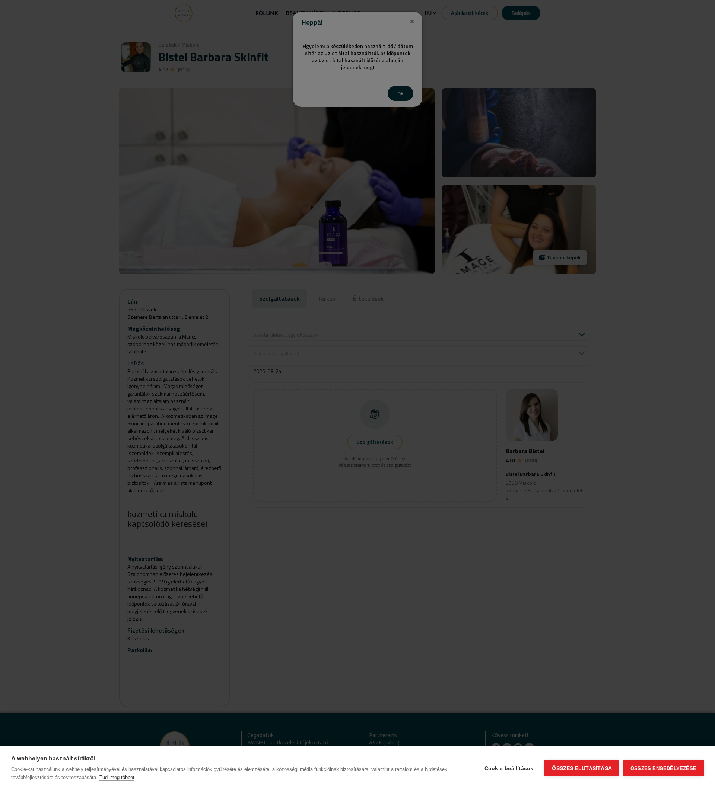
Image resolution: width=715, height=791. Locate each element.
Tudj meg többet (116, 777)
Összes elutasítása (582, 768)
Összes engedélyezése (663, 768)
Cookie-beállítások (509, 768)
